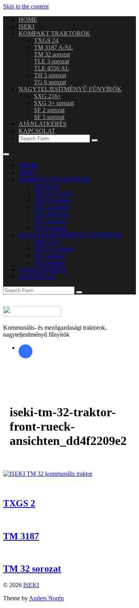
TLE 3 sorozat (51, 61)
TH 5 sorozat (50, 75)
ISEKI (26, 26)
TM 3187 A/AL (53, 47)
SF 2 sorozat (49, 110)
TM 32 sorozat (52, 54)
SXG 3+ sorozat (54, 103)
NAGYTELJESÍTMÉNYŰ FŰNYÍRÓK (70, 89)
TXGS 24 (46, 40)
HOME (28, 19)
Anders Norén (46, 598)
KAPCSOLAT (37, 131)
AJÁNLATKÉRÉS (42, 124)
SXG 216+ (47, 96)
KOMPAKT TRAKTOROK (54, 33)
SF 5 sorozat (49, 117)
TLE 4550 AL (51, 68)
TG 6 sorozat (50, 82)
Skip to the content (26, 6)
